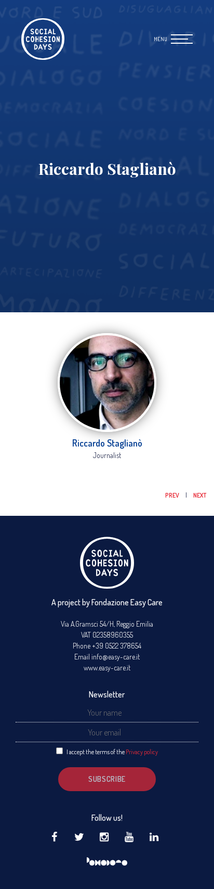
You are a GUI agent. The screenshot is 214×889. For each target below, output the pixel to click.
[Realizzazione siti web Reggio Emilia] (107, 862)
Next (199, 495)
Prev (172, 495)
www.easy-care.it (107, 667)
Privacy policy (142, 752)
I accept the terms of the (112, 752)
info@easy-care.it (115, 656)
